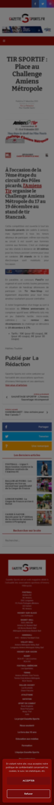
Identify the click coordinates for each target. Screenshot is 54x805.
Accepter (28, 780)
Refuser (28, 793)
